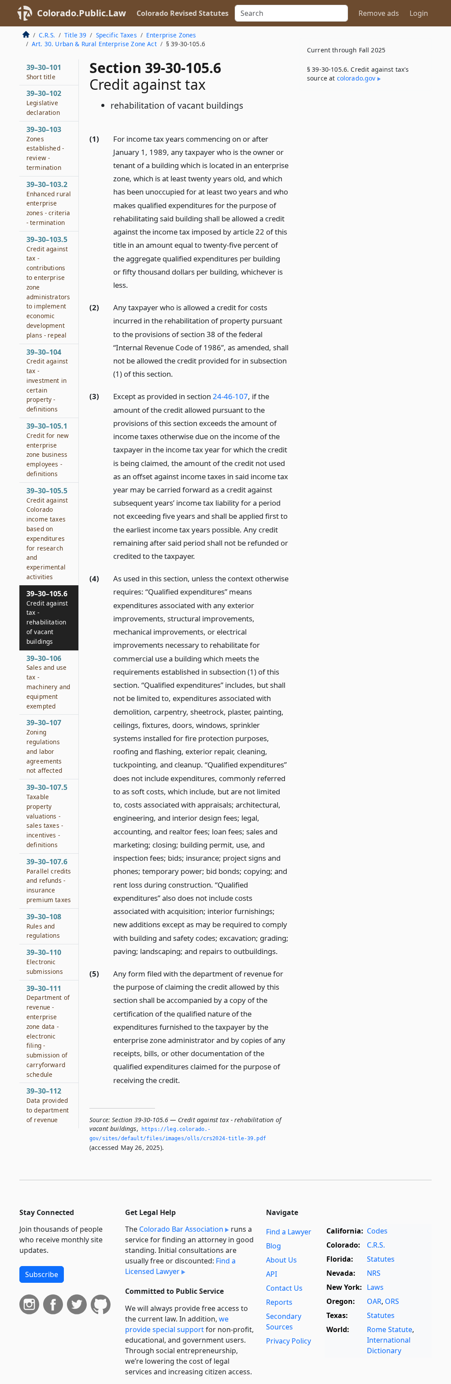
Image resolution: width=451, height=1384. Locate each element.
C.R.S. (47, 35)
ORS (392, 1301)
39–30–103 (45, 148)
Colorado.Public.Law (81, 13)
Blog (273, 1246)
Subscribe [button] (41, 1274)
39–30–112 (47, 1104)
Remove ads (379, 13)
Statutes (381, 1259)
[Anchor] (133, 284)
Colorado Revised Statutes (183, 13)
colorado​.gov (356, 78)
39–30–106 (48, 681)
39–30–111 (48, 1031)
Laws (375, 1287)
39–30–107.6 (48, 880)
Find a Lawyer (288, 1232)
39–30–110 (44, 961)
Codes (377, 1231)
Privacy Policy (288, 1341)
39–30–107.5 (46, 815)
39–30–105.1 (47, 449)
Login (419, 13)
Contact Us (284, 1288)
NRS (374, 1273)
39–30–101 (43, 71)
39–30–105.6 (47, 617)
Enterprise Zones (171, 35)
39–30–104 (47, 380)
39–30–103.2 (48, 203)
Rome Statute (389, 1329)
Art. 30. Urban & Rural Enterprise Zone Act (94, 44)
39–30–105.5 (47, 533)
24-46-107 (230, 396)
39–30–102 (43, 102)
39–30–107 (44, 746)
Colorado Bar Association (181, 1229)
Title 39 (75, 35)
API (271, 1274)
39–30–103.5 (48, 287)
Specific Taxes (116, 35)
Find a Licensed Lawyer (180, 1266)
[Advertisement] (365, 158)
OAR (374, 1301)
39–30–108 (43, 926)
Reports (279, 1302)
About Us (281, 1260)
